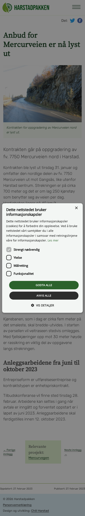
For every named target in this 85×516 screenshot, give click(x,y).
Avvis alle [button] (44, 295)
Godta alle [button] (44, 285)
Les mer (53, 240)
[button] (42, 305)
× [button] (76, 208)
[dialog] (42, 258)
